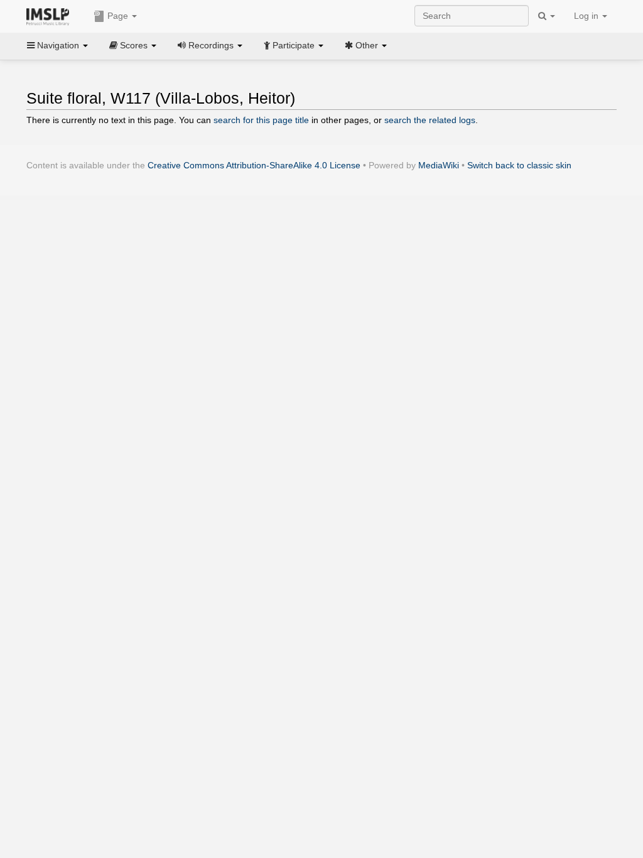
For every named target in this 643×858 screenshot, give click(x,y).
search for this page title (261, 120)
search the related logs (429, 120)
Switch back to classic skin (519, 165)
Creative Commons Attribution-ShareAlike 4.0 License (254, 165)
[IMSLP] (50, 15)
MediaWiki (438, 165)
